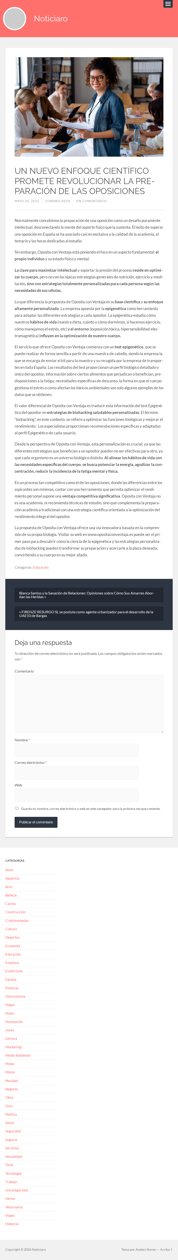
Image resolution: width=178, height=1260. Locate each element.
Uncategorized (16, 1190)
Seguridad (13, 1131)
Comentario (24, 671)
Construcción (15, 912)
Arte (8, 887)
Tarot (9, 1165)
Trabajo (11, 1182)
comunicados (57, 201)
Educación (41, 567)
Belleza (11, 895)
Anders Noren (146, 1249)
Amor (9, 870)
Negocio (11, 1089)
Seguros (11, 1140)
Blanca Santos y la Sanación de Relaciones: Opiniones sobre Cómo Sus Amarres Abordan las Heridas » (86, 595)
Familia (10, 979)
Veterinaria (14, 1207)
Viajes (10, 1215)
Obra (9, 1097)
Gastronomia (15, 996)
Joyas (9, 1030)
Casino (10, 903)
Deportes (12, 937)
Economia (12, 946)
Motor (10, 1072)
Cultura (11, 929)
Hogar (10, 1005)
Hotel (9, 1013)
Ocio (9, 1106)
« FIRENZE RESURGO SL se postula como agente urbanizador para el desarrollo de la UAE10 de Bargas (86, 614)
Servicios (12, 1148)
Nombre (22, 740)
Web (18, 785)
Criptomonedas (17, 920)
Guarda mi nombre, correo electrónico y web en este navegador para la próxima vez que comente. (90, 809)
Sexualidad (13, 1156)
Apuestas (12, 878)
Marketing (13, 1047)
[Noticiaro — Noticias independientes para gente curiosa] (14, 18)
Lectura (11, 1038)
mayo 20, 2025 (27, 201)
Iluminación (14, 1021)
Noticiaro (51, 18)
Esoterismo (14, 971)
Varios (10, 1198)
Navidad (11, 1081)
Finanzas (12, 988)
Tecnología (13, 1173)
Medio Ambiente (18, 1055)
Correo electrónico (31, 762)
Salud (9, 1123)
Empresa (12, 962)
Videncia (12, 1224)
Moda (9, 1064)
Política (11, 1114)
